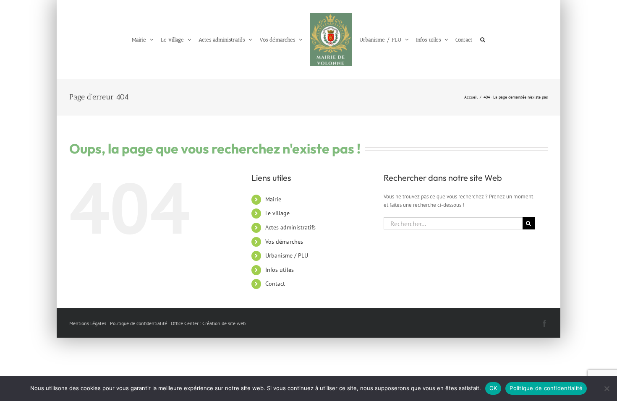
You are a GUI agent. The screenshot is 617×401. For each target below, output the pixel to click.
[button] (489, 39)
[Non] (606, 388)
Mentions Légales (87, 323)
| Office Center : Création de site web (207, 323)
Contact (275, 283)
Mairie (273, 199)
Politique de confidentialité (546, 388)
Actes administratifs (290, 227)
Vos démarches (284, 241)
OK (493, 388)
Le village (277, 213)
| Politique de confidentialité (137, 323)
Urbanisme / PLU (286, 255)
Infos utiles (279, 269)
